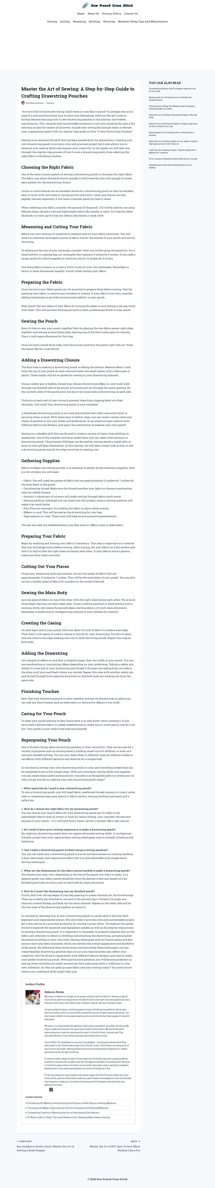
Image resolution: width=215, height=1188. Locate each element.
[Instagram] (51, 1089)
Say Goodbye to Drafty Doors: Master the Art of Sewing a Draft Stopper (45, 1146)
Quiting (65, 21)
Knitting (94, 21)
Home (81, 13)
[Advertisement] (107, 46)
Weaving (109, 21)
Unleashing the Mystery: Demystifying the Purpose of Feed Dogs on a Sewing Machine (71, 1103)
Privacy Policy (111, 13)
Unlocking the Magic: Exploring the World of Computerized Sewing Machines (67, 1108)
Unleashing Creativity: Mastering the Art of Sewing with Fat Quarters (63, 1112)
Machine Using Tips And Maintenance (143, 21)
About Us (93, 13)
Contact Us (131, 13)
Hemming (79, 21)
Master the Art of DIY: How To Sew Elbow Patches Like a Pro (115, 1146)
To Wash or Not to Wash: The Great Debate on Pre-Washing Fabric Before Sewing (68, 1117)
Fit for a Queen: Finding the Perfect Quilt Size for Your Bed (173, 159)
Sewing (52, 21)
